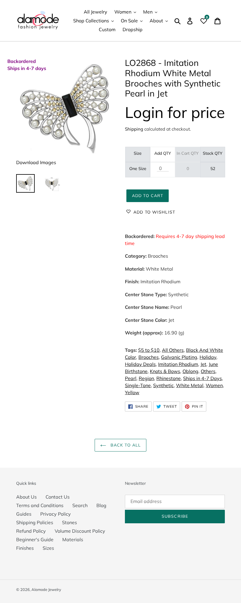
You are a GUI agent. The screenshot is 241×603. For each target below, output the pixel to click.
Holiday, (208, 357)
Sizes (48, 548)
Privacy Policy (55, 514)
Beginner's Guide (34, 539)
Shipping (134, 129)
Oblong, (191, 371)
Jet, (203, 364)
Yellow (132, 392)
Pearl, (131, 378)
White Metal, (190, 385)
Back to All (125, 445)
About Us (26, 497)
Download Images (36, 162)
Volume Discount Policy (80, 531)
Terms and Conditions (39, 505)
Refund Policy (31, 531)
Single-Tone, (138, 385)
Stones (69, 522)
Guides (23, 514)
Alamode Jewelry (46, 589)
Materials (72, 539)
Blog (101, 505)
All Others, (173, 350)
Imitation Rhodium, (178, 364)
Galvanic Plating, (179, 357)
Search (80, 505)
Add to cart (147, 195)
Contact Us (58, 497)
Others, (209, 371)
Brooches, (149, 357)
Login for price (175, 112)
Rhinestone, (169, 378)
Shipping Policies (34, 522)
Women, (215, 385)
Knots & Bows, (165, 371)
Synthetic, (164, 385)
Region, (147, 378)
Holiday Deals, (141, 364)
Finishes (25, 548)
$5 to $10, (149, 350)
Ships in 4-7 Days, (203, 378)
